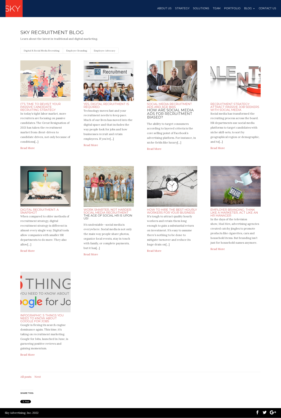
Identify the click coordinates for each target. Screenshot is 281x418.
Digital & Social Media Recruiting (42, 50)
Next (37, 377)
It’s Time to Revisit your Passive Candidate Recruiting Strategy (40, 107)
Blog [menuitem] (248, 8)
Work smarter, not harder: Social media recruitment (108, 211)
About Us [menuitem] (164, 8)
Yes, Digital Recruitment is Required (106, 105)
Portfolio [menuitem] (232, 8)
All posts (25, 377)
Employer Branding (76, 50)
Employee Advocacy (104, 50)
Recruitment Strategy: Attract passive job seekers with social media (234, 107)
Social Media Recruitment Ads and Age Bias (169, 105)
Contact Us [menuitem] (267, 8)
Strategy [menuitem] (182, 8)
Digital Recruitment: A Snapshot (39, 211)
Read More (27, 148)
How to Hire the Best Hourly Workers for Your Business (172, 211)
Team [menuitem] (217, 8)
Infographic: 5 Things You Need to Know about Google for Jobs (42, 318)
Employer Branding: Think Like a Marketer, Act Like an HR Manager (234, 212)
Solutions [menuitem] (201, 8)
